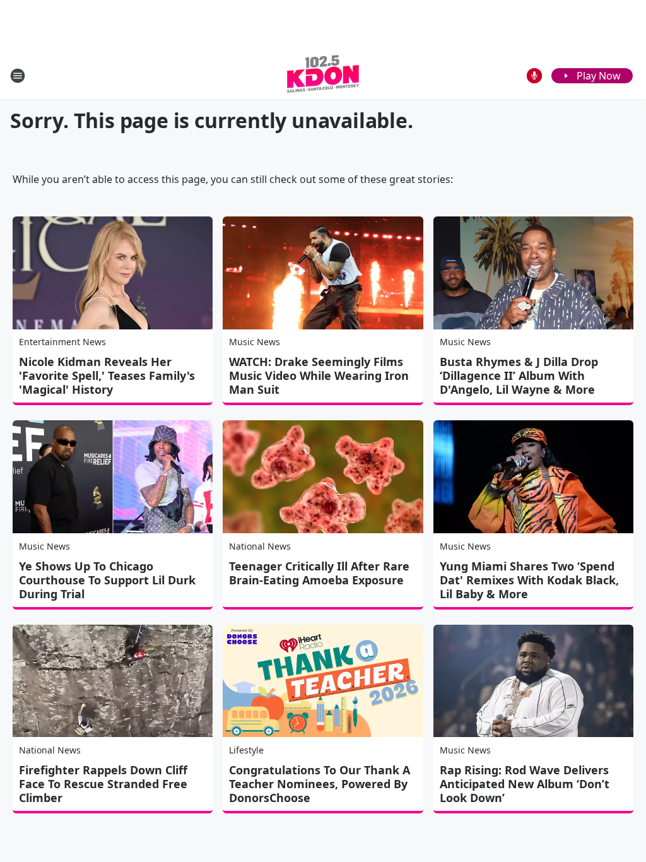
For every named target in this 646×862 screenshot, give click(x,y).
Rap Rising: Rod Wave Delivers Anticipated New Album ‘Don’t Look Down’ (524, 784)
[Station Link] (323, 75)
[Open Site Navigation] (17, 75)
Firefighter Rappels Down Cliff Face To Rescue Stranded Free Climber (103, 784)
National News (260, 546)
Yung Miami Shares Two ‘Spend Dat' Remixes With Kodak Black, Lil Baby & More (529, 580)
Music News (254, 342)
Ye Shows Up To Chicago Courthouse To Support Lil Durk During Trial (107, 580)
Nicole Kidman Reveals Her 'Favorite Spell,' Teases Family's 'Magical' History (107, 375)
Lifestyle (246, 750)
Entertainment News (62, 342)
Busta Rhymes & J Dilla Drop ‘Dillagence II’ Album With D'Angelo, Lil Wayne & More (519, 375)
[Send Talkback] (534, 75)
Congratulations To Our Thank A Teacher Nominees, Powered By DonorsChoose (319, 784)
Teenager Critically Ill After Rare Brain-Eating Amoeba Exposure (319, 573)
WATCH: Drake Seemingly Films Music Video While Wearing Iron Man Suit (319, 375)
